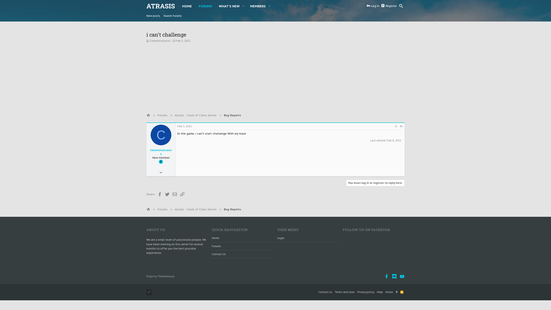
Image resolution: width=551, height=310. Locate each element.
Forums (216, 246)
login (280, 238)
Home (215, 238)
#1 (401, 126)
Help (380, 292)
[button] (243, 6)
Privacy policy (365, 292)
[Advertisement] (275, 76)
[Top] (396, 292)
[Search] (401, 6)
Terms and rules (345, 292)
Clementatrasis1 (160, 40)
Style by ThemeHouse (160, 276)
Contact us (219, 254)
